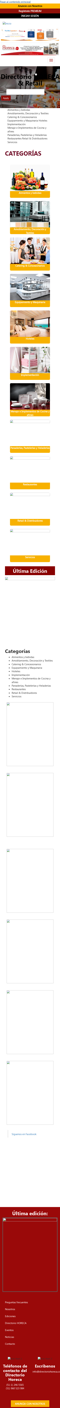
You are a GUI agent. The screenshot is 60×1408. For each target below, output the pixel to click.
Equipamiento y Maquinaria (30, 302)
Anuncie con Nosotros (30, 6)
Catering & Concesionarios (30, 265)
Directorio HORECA (15, 1323)
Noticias (9, 1337)
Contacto (10, 1343)
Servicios (30, 557)
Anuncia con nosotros (30, 1403)
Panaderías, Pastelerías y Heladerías (30, 447)
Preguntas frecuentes (16, 1302)
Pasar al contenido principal (15, 1)
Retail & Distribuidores (30, 520)
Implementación (30, 375)
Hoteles (30, 338)
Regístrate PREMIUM (30, 11)
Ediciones (10, 1316)
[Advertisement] (30, 1171)
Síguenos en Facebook (24, 1134)
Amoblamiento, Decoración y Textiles (30, 230)
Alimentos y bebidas (30, 192)
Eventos (9, 1330)
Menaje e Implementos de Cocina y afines (30, 413)
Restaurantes (30, 484)
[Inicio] (7, 23)
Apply (6, 98)
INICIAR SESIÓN (30, 15)
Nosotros (10, 1309)
